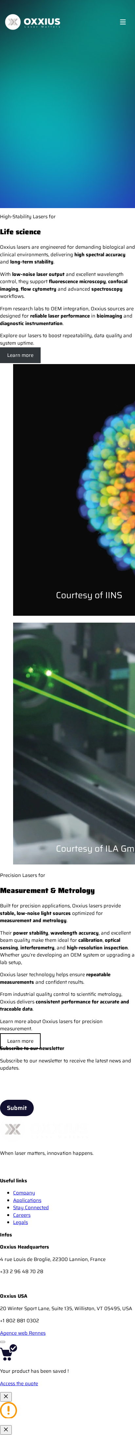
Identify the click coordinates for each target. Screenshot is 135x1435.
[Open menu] (123, 22)
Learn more (20, 355)
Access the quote (19, 1383)
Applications (27, 1200)
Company (24, 1193)
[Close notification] (6, 1397)
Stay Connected (31, 1208)
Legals (20, 1222)
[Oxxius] (32, 22)
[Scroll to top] (2, 1342)
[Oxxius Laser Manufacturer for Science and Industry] (6, 1173)
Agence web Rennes (23, 1333)
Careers (21, 1215)
